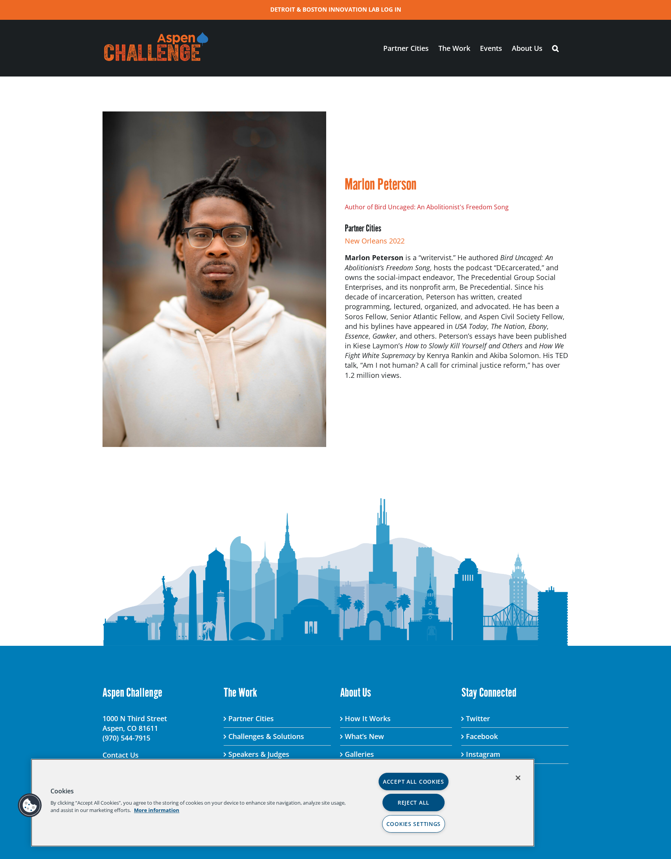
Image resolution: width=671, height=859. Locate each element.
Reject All (413, 802)
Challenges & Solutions (266, 736)
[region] (282, 803)
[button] (555, 48)
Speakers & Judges (258, 754)
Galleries (359, 754)
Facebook (482, 736)
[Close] (518, 777)
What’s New (364, 736)
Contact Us (121, 755)
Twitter (478, 718)
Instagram (483, 754)
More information (156, 810)
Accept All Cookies (413, 781)
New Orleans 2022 (375, 240)
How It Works (368, 718)
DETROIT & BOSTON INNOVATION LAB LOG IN (335, 9)
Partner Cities (251, 718)
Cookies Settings (413, 824)
